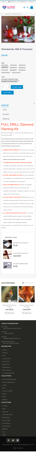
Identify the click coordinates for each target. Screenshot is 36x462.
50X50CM (13, 68)
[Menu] (24, 7)
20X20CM (4, 65)
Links (30, 1)
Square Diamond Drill (9, 79)
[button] (23, 283)
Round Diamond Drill (9, 82)
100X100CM (5, 73)
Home (2, 14)
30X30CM (22, 65)
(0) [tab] (6, 119)
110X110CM (16, 73)
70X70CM (4, 70)
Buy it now (7, 92)
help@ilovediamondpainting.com (11, 338)
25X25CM (13, 65)
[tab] (5, 105)
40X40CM (4, 68)
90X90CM (22, 70)
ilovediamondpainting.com (23, 445)
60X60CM (22, 68)
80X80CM (13, 70)
